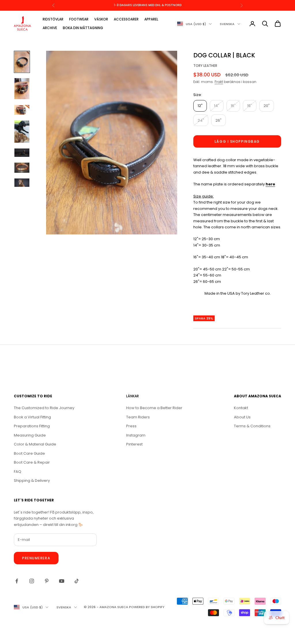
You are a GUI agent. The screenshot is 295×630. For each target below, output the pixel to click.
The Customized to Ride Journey (44, 408)
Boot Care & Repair (32, 462)
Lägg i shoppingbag (237, 141)
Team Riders (138, 417)
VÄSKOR (101, 19)
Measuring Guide (30, 435)
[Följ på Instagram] (32, 581)
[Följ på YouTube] (62, 581)
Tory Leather (205, 65)
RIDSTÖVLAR (53, 19)
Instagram (135, 435)
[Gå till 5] (22, 152)
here (270, 184)
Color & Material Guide (35, 444)
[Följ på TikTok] (77, 581)
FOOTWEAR (78, 19)
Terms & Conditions (252, 426)
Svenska (227, 24)
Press (131, 426)
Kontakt (241, 408)
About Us (242, 417)
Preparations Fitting (32, 426)
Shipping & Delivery (32, 480)
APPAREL (151, 19)
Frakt (219, 81)
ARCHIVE (50, 27)
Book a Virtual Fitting (32, 417)
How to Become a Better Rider (154, 408)
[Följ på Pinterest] (47, 581)
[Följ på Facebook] (17, 581)
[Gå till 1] (22, 62)
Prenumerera (36, 558)
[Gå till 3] (22, 110)
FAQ (17, 471)
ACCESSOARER (126, 19)
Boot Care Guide (29, 453)
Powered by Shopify (146, 607)
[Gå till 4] (22, 131)
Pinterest (134, 444)
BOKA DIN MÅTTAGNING (83, 27)
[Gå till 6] (22, 167)
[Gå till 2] (22, 89)
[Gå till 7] (22, 182)
